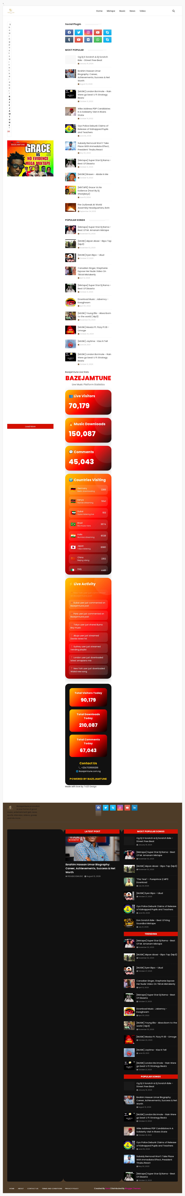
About (21, 1188)
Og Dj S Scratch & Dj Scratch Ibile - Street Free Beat (93, 58)
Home (11, 1188)
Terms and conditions (52, 1188)
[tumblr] (69, 40)
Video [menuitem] (143, 11)
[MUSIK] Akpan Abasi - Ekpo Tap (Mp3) (94, 242)
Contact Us (32, 1188)
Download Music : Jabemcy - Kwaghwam (93, 301)
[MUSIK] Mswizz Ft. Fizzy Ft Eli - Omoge (93, 329)
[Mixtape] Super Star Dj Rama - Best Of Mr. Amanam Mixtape (94, 228)
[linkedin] (134, 808)
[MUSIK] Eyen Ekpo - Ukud (91, 254)
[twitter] (79, 32)
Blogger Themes (132, 1188)
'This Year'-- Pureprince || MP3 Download (152, 881)
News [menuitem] (132, 11)
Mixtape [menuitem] (111, 11)
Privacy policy (71, 1188)
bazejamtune (18, 144)
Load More (30, 426)
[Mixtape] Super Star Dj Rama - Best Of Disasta (94, 162)
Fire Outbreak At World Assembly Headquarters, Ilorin (94, 206)
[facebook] (69, 32)
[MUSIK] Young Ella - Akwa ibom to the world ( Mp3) (94, 315)
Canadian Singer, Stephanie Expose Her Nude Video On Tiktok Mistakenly (93, 271)
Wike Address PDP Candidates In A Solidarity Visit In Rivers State (94, 112)
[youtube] (98, 32)
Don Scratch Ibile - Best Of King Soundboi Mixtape (153, 922)
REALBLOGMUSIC (75, 876)
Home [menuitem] (99, 11)
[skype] (107, 32)
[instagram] (88, 32)
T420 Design (90, 786)
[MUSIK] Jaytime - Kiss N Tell (93, 341)
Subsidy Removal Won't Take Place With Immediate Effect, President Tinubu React (93, 146)
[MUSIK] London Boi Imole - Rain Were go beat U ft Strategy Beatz (94, 94)
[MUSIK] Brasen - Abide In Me (93, 174)
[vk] (88, 40)
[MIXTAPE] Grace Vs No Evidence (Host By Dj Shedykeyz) (90, 190)
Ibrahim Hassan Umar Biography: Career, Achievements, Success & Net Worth (94, 75)
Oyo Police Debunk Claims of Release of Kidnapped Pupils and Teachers (93, 129)
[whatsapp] (98, 40)
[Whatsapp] (98, 813)
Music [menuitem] (122, 11)
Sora (107, 1188)
